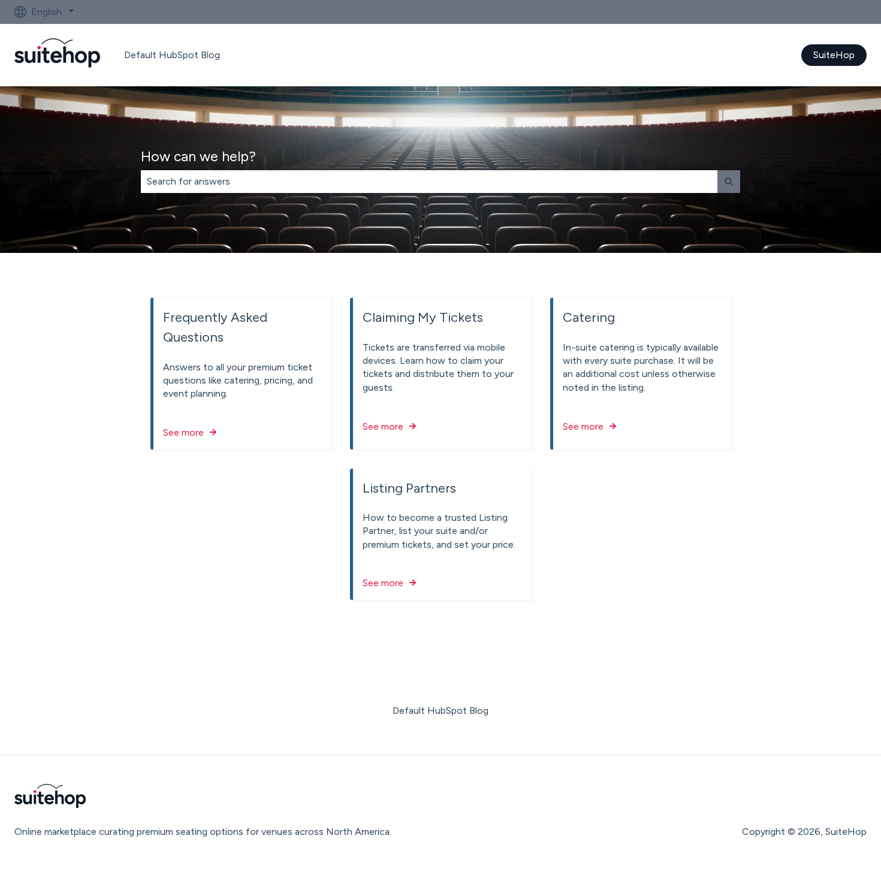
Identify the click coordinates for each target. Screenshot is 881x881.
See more (183, 432)
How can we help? (198, 156)
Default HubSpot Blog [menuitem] (440, 710)
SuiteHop (834, 55)
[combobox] (429, 181)
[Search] (728, 181)
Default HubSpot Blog (172, 55)
